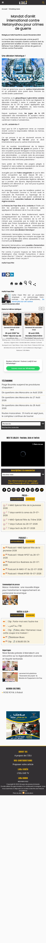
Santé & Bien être (25, 342)
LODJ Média (26, 350)
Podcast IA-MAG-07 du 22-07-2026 (25, 619)
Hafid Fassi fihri (15, 35)
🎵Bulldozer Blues (16, 687)
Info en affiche (16, 340)
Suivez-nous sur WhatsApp (23, 368)
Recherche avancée (10, 427)
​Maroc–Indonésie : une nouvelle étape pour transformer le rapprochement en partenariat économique (21, 640)
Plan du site (17, 941)
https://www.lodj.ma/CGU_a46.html (23, 533)
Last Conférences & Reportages (32, 348)
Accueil (4, 9)
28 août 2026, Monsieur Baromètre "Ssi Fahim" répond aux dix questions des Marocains (34, 334)
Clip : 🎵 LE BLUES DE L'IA (18, 692)
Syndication (29, 941)
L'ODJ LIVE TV (23, 921)
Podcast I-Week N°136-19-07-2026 (24, 624)
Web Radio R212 (23, 929)
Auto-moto (24, 345)
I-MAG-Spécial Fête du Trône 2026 (24, 570)
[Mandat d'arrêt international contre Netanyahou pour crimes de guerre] (23, 59)
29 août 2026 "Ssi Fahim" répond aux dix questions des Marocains (12, 334)
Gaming (38, 340)
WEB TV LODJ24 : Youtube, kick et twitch (23, 488)
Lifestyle (33, 342)
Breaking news (14, 9)
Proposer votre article (23, 912)
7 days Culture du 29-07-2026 (23, 574)
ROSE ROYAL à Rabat (13, 743)
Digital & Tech (15, 342)
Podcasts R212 (37, 345)
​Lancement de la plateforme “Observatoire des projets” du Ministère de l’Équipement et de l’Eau (30, 726)
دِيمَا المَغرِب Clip (15, 676)
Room (29, 345)
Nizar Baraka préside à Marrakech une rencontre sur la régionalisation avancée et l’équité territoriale (22, 706)
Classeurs (30, 549)
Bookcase (19, 350)
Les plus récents (17, 549)
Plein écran (38, 495)
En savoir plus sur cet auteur (28, 300)
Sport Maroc (16, 345)
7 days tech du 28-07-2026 (21, 578)
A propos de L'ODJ (23, 903)
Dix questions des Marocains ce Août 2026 (22, 392)
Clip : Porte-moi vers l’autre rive (23, 672)
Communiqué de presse (28, 340)
